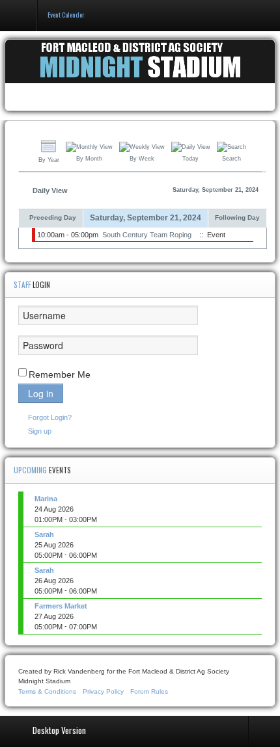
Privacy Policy (103, 691)
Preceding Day (52, 217)
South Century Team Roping (146, 235)
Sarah (44, 534)
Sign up (39, 431)
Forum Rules (149, 691)
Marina (46, 499)
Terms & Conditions (47, 691)
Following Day (237, 217)
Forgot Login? (50, 417)
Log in (40, 393)
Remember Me (60, 374)
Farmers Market (61, 606)
